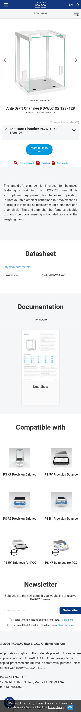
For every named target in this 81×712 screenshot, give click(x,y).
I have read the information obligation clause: (43, 625)
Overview (40, 13)
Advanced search (27, 163)
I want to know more (39, 149)
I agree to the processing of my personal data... (37, 620)
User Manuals (62, 163)
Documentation (41, 307)
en (71, 4)
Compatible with (40, 427)
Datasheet (45, 163)
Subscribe (70, 610)
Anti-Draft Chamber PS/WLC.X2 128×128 (33, 131)
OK (70, 707)
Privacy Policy (55, 707)
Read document (66, 625)
